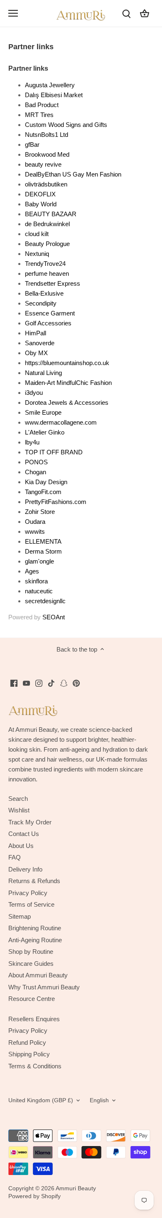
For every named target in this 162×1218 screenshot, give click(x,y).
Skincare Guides (31, 963)
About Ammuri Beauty (38, 975)
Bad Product (42, 104)
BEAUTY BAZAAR (50, 213)
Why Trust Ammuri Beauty (44, 987)
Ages (32, 571)
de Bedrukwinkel (47, 223)
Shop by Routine (30, 951)
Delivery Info (25, 869)
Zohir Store (40, 511)
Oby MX (36, 352)
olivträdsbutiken (46, 184)
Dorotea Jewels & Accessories (66, 402)
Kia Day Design (46, 481)
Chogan (35, 471)
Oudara (35, 521)
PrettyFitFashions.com (55, 501)
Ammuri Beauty (76, 1188)
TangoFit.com (43, 491)
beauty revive (43, 164)
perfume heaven (47, 273)
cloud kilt (37, 233)
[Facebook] (13, 682)
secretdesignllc (45, 600)
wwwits (35, 531)
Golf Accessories (48, 323)
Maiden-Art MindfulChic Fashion (68, 382)
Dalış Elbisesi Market (54, 94)
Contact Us (23, 833)
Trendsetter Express (52, 283)
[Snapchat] (63, 682)
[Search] (126, 13)
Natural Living (43, 372)
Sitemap (19, 916)
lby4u (32, 442)
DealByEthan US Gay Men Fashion (73, 174)
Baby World (40, 204)
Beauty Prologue (47, 243)
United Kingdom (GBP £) (40, 1100)
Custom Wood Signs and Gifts (66, 124)
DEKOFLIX (40, 194)
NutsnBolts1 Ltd (46, 134)
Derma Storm (43, 551)
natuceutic (39, 591)
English (99, 1100)
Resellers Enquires (34, 1018)
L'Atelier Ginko (44, 432)
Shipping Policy (29, 1054)
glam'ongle (39, 561)
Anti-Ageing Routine (35, 939)
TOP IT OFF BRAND (54, 452)
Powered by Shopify (34, 1196)
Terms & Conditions (34, 1066)
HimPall (35, 333)
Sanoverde (39, 342)
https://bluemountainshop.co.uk (67, 362)
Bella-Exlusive (44, 293)
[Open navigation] (13, 13)
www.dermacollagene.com (61, 422)
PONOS (36, 462)
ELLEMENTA (43, 541)
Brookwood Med (47, 154)
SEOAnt (53, 617)
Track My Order (30, 822)
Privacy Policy (27, 892)
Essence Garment (50, 313)
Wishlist (18, 810)
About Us (21, 845)
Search (18, 798)
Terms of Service (31, 904)
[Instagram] (38, 682)
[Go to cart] (145, 13)
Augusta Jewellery (50, 84)
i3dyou (34, 392)
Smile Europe (43, 412)
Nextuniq (37, 253)
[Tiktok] (51, 682)
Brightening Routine (34, 927)
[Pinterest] (76, 682)
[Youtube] (26, 682)
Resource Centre (31, 998)
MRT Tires (39, 114)
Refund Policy (27, 1042)
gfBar (32, 144)
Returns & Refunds (34, 880)
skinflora (36, 581)
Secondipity (40, 303)
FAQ (14, 857)
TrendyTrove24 (45, 263)
